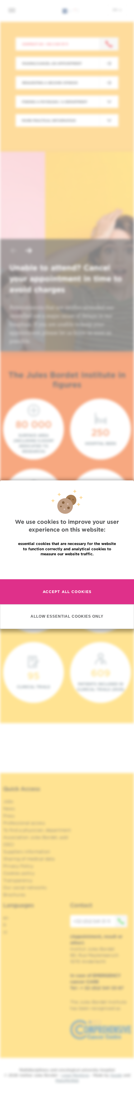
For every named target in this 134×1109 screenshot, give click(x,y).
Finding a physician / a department (54, 102)
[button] (13, 251)
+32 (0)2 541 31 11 (91, 921)
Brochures (14, 894)
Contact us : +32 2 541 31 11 (45, 44)
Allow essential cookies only (67, 616)
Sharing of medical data (29, 858)
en (115, 10)
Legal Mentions (75, 1075)
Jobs (8, 801)
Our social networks (25, 887)
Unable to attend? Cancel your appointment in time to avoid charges (65, 278)
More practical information (49, 120)
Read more (67, 567)
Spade (116, 1075)
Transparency (17, 880)
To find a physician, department (37, 830)
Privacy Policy (18, 865)
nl (5, 932)
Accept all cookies (67, 591)
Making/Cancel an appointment (52, 63)
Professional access (24, 822)
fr (5, 924)
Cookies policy (19, 873)
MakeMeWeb (67, 1080)
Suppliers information (26, 851)
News (9, 808)
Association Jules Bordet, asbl (35, 837)
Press (9, 815)
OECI (8, 844)
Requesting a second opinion (50, 83)
